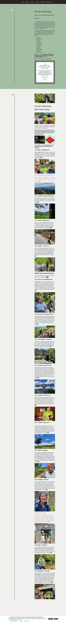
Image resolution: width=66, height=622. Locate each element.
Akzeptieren (45, 79)
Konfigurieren (26, 620)
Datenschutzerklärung (45, 77)
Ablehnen (56, 618)
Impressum (21, 620)
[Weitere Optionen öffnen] (54, 2)
